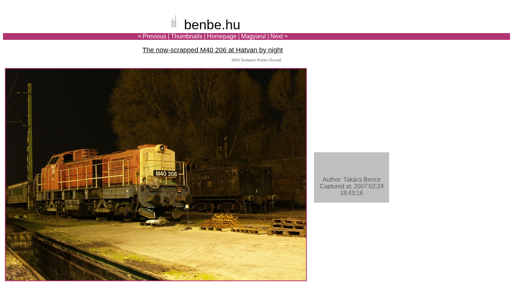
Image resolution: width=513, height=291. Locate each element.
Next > (279, 36)
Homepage (222, 36)
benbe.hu (212, 24)
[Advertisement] (466, 31)
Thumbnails (186, 36)
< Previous (152, 36)
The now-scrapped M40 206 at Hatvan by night (212, 50)
